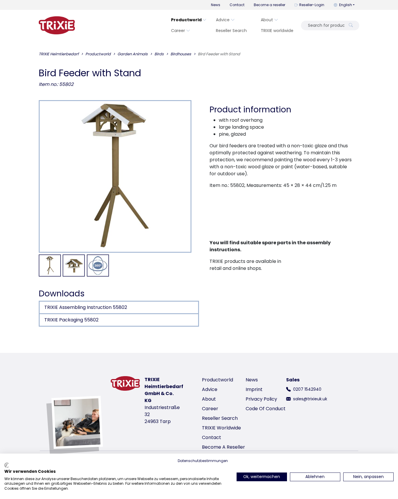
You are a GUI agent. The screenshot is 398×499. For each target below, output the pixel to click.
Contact (237, 4)
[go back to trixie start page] (57, 25)
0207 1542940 (307, 389)
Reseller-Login (311, 4)
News (215, 4)
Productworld (186, 20)
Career (178, 30)
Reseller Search (231, 30)
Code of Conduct (266, 408)
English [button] (345, 4)
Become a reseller (269, 4)
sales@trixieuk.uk (310, 399)
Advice (223, 20)
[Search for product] (351, 25)
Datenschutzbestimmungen (203, 460)
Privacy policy (261, 399)
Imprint (254, 389)
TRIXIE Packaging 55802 (71, 319)
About (267, 20)
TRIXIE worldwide (277, 30)
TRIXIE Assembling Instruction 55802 (85, 307)
